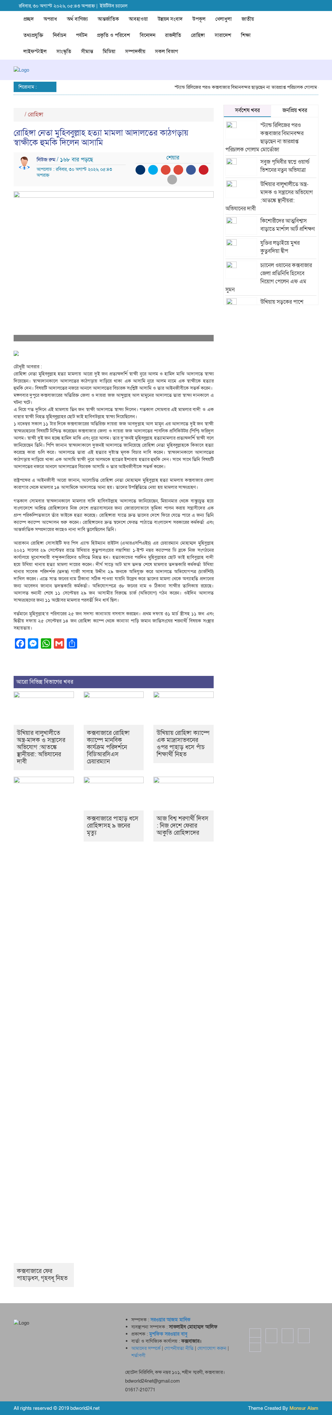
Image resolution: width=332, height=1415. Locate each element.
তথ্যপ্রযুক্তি (33, 35)
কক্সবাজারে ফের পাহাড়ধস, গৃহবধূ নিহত (42, 1274)
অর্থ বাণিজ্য (77, 19)
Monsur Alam (304, 1408)
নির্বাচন (59, 35)
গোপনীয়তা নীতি (179, 1348)
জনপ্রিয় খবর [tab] (294, 110)
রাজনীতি (173, 35)
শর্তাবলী (138, 1355)
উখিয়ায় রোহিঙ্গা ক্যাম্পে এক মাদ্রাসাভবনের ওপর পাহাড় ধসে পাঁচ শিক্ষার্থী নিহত (183, 744)
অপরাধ (50, 19)
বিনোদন (147, 35)
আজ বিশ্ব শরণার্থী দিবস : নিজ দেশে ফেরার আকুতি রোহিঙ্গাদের (182, 826)
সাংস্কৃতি (63, 51)
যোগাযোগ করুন (211, 1348)
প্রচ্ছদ (28, 19)
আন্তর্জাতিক (108, 19)
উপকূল (199, 19)
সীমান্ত (87, 51)
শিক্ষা (246, 35)
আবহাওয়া (138, 19)
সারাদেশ (223, 35)
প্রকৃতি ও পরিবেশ (113, 35)
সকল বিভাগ (166, 51)
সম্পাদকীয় (135, 51)
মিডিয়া (109, 51)
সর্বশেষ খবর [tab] (247, 110)
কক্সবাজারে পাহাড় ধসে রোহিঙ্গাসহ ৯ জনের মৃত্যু (112, 826)
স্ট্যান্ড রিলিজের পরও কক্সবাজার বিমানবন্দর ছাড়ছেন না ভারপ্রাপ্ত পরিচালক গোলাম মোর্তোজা (245, 87)
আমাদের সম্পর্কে (145, 1348)
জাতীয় (248, 19)
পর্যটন (81, 35)
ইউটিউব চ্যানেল (113, 6)
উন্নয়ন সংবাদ (170, 19)
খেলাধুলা (223, 19)
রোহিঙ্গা (198, 35)
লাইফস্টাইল (35, 51)
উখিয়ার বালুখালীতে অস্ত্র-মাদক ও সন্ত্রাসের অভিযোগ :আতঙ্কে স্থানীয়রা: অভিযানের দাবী (41, 747)
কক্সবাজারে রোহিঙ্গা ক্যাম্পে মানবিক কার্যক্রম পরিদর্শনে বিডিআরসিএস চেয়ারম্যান (108, 747)
